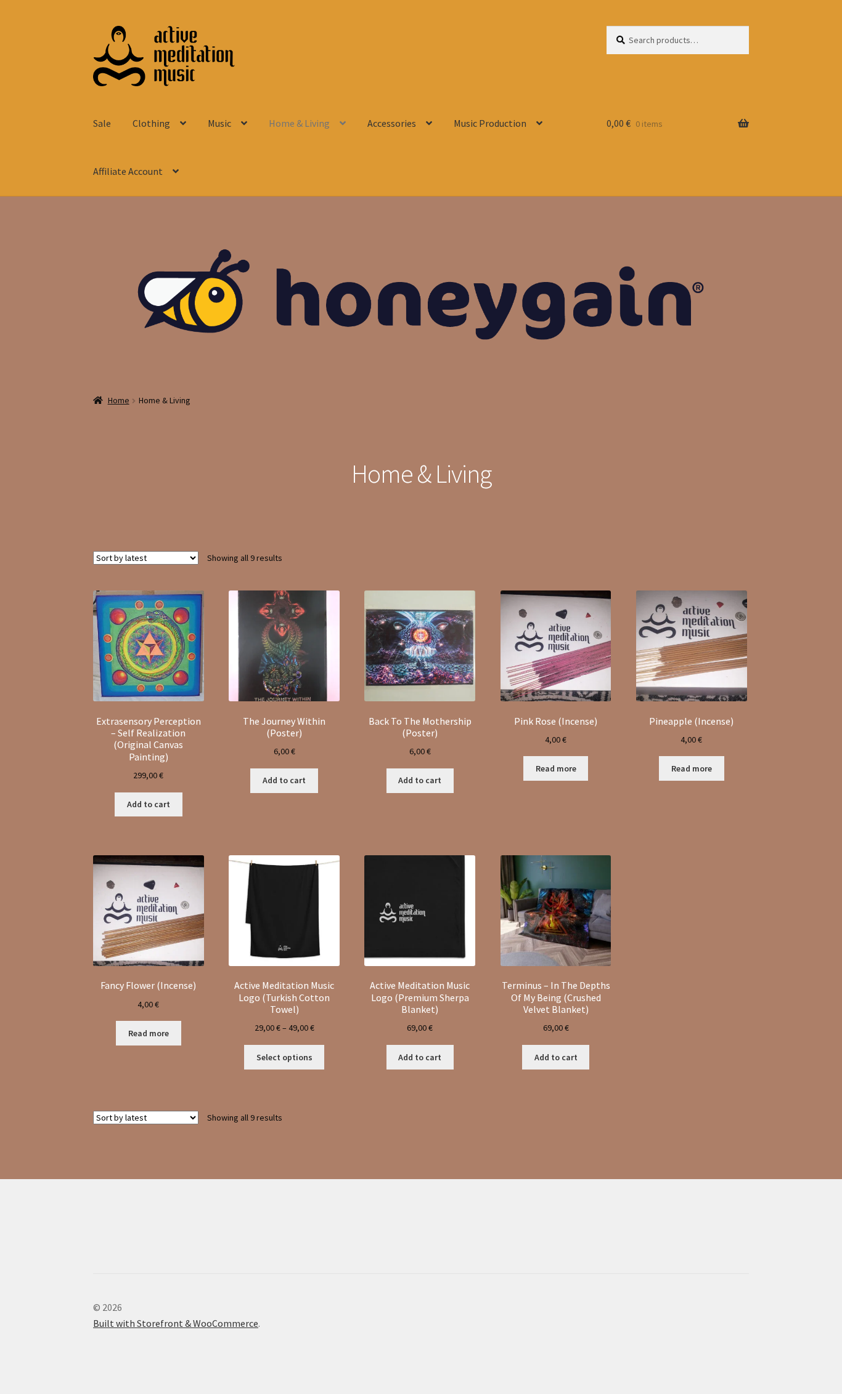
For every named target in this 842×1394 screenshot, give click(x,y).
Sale (102, 123)
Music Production (490, 123)
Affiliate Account (128, 171)
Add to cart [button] (148, 804)
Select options (284, 1057)
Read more (556, 768)
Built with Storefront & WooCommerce (175, 1323)
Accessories (391, 123)
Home (118, 400)
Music (219, 123)
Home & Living (299, 123)
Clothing (151, 123)
